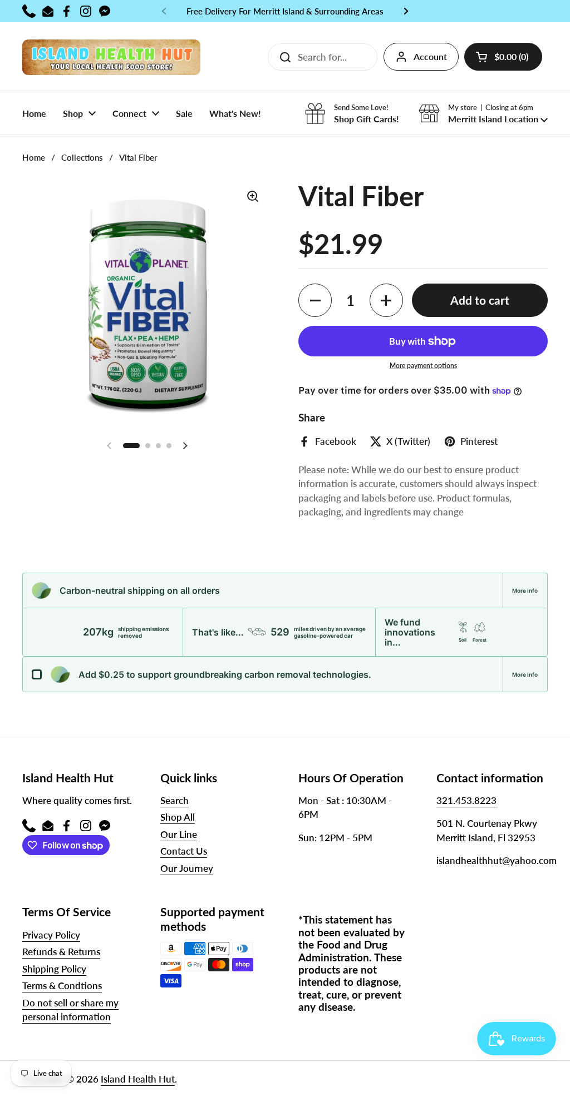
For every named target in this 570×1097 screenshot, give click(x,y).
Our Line (178, 834)
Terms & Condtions (62, 985)
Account (430, 56)
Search (174, 800)
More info (525, 590)
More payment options (423, 365)
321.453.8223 (466, 800)
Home (33, 157)
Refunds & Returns (61, 951)
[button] (503, 57)
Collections (82, 157)
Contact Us (183, 851)
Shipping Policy (54, 969)
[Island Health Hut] (111, 57)
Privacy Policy (51, 935)
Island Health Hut (138, 1079)
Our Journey (186, 868)
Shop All (177, 817)
